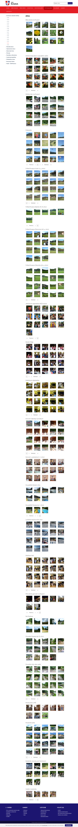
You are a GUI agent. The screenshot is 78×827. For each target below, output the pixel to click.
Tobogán (25, 813)
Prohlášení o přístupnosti (11, 811)
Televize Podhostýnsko (45, 810)
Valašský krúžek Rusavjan (63, 811)
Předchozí (31, 164)
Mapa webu (8, 814)
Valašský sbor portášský (62, 814)
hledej (70, 3)
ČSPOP (59, 810)
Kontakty (8, 816)
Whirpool (25, 810)
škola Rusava (43, 813)
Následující (33, 90)
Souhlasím (68, 825)
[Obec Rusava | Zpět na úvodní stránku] (7, 3)
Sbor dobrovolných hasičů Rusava (64, 813)
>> (37, 90)
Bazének (25, 811)
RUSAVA (14, 3)
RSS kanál (8, 813)
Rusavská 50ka (43, 811)
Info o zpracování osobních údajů (12, 810)
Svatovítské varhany (44, 816)
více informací (44, 825)
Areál (24, 814)
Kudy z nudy (43, 814)
